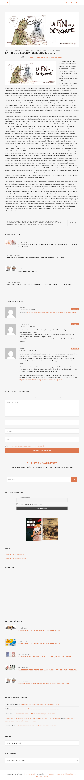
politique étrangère (38, 50)
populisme (57, 223)
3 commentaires (54, 50)
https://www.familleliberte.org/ (15, 558)
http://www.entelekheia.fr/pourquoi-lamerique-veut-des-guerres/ (40, 380)
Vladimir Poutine (47, 224)
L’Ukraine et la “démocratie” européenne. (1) (39, 643)
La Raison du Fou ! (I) (27, 271)
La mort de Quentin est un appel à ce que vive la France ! (45, 657)
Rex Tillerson (25, 224)
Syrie (38, 224)
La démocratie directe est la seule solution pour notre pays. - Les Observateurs (33, 718)
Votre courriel (23, 497)
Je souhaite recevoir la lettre (32, 504)
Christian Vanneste (42, 463)
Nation (41, 223)
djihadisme (34, 221)
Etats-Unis (54, 221)
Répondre (75, 309)
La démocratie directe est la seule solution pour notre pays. (47, 670)
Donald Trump (44, 221)
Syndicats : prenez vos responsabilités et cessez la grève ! (35, 258)
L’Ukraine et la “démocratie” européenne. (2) (39, 630)
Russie (33, 224)
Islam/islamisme (20, 223)
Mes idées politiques (22, 50)
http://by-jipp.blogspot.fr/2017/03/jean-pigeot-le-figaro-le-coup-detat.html (52, 312)
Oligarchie (49, 223)
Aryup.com (50, 774)
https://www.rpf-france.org (14, 554)
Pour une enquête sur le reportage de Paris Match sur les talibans (39, 284)
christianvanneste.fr (28, 774)
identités (10, 223)
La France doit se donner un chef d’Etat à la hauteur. (43, 683)
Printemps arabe (13, 224)
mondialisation (32, 223)
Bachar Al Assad (13, 221)
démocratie (25, 221)
